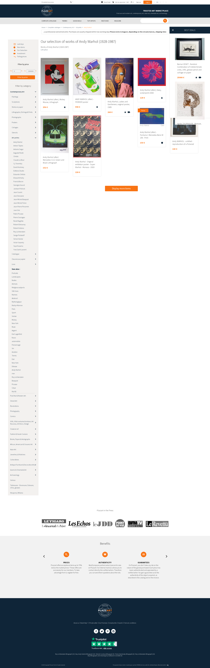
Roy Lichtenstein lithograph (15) (65, 654)
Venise (14, 316)
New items (21, 47)
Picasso (14, 384)
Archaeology (14, 475)
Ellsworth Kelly (18, 178)
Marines (14, 295)
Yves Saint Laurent (19, 249)
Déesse (14, 366)
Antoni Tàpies (18, 146)
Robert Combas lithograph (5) (105, 654)
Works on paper (17, 107)
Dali (13, 359)
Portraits (15, 273)
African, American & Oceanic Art (21, 444)
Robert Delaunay (19, 224)
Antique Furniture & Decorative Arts (22, 465)
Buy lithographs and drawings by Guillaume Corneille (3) (105, 656)
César (14, 388)
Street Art (13, 401)
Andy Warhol (17, 142)
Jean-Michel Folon (19, 203)
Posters (14, 122)
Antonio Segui (18, 149)
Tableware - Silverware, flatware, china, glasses (22, 486)
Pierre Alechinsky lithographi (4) (125, 654)
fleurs (14, 338)
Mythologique (17, 302)
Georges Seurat (19, 185)
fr (154, 2)
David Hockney (18, 167)
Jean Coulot (17, 192)
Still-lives (15, 291)
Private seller (93, 623)
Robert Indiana (18, 228)
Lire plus (44, 49)
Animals (14, 284)
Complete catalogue (54, 27)
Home (43, 27)
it (163, 2)
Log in (148, 2)
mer (13, 373)
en (157, 2)
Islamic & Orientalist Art (18, 470)
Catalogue (15, 254)
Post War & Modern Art (18, 396)
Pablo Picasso (18, 214)
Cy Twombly (17, 163)
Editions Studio (18, 171)
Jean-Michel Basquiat (21, 199)
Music (14, 327)
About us (76, 623)
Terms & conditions (130, 623)
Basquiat (15, 381)
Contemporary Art (68, 27)
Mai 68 (14, 391)
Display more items (121, 188)
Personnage (16, 345)
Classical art (14, 429)
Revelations (14, 406)
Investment (21, 53)
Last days (20, 44)
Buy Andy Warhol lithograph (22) (85, 654)
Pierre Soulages (19, 217)
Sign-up (138, 2)
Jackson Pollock (19, 189)
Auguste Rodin (18, 153)
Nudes (14, 280)
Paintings (15, 97)
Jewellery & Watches (17, 454)
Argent (14, 330)
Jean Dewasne (18, 196)
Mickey (14, 320)
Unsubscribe (113, 623)
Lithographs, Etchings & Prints (22, 112)
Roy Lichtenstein (19, 232)
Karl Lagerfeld (17, 334)
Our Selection (22, 50)
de (160, 2)
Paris (13, 309)
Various (12, 480)
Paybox (155, 665)
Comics (12, 416)
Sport (14, 312)
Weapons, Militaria (16, 493)
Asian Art (13, 449)
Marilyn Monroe (17, 305)
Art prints (78, 27)
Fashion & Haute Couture (19, 434)
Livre (13, 264)
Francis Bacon (18, 181)
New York (15, 323)
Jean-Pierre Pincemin (21, 206)
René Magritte (18, 221)
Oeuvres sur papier (18, 259)
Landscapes (16, 277)
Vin (13, 348)
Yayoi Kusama (18, 246)
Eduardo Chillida (19, 174)
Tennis (14, 355)
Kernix (165, 665)
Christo (15, 156)
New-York (15, 363)
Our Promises (103, 623)
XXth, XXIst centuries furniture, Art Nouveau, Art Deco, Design (21, 422)
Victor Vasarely (18, 242)
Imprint (120, 623)
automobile (16, 341)
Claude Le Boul (18, 160)
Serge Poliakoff (18, 235)
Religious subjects (18, 287)
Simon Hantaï (18, 239)
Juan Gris (16, 210)
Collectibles (14, 460)
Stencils (15, 132)
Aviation (14, 352)
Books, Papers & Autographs (20, 439)
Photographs (16, 117)
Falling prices (21, 56)
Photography (14, 411)
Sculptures (16, 102)
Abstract (15, 298)
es (166, 2)
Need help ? (84, 623)
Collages (15, 127)
